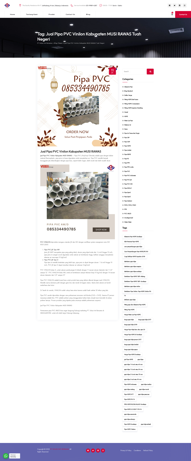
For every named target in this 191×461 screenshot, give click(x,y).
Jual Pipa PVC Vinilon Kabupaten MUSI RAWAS (70, 151)
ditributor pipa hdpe (129, 300)
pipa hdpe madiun (146, 384)
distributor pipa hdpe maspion (132, 266)
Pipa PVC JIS (128, 180)
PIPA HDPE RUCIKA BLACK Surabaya (135, 404)
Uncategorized (128, 218)
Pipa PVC (127, 171)
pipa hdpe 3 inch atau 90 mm (132, 379)
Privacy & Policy (125, 450)
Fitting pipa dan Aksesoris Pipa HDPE (134, 305)
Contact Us (70, 14)
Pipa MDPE (127, 154)
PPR (125, 209)
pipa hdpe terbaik (146, 424)
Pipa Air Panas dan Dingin (131, 133)
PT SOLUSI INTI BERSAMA (59, 449)
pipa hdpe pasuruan (143, 394)
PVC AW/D (127, 214)
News (126, 129)
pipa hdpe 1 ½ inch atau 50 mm (133, 369)
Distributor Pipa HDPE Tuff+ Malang (134, 276)
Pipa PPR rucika (129, 167)
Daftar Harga (128, 95)
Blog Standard (128, 91)
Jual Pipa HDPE (128, 359)
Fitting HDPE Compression (132, 104)
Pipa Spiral (127, 192)
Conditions (137, 450)
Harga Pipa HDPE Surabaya (132, 354)
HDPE (126, 116)
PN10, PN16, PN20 (130, 205)
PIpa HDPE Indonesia (130, 384)
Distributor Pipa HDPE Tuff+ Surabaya (135, 281)
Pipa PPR (127, 163)
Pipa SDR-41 (128, 188)
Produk (52, 14)
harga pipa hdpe (129, 320)
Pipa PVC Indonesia (130, 175)
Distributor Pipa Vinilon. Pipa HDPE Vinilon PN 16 (137, 291)
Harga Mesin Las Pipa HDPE (132, 315)
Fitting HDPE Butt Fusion (131, 99)
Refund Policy (148, 450)
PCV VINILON (45, 242)
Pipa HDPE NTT (129, 394)
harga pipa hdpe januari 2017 (132, 340)
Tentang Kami (32, 14)
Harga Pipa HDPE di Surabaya (133, 335)
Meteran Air (127, 125)
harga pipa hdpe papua (131, 349)
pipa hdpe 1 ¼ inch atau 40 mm (133, 364)
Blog (88, 14)
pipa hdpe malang (129, 389)
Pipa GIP (127, 138)
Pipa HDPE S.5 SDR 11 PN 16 (133, 409)
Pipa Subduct (128, 201)
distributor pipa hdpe (130, 261)
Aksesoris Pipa (128, 87)
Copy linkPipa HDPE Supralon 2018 (134, 257)
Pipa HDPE (127, 146)
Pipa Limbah (127, 150)
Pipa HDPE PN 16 (129, 399)
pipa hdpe (140, 359)
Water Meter (128, 222)
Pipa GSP (127, 142)
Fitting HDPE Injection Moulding (133, 108)
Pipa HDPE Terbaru (129, 429)
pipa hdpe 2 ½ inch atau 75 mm (133, 374)
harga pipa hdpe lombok (131, 345)
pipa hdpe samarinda (130, 414)
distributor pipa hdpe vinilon (132, 286)
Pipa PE (126, 159)
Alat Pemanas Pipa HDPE (131, 242)
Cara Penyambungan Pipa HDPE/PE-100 (136, 252)
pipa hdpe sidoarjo (129, 419)
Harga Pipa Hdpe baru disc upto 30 (134, 330)
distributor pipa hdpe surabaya (132, 271)
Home (12, 14)
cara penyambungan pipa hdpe (133, 247)
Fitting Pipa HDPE (129, 310)
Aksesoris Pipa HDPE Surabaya (133, 237)
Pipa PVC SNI (128, 184)
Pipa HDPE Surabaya (130, 424)
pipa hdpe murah (144, 389)
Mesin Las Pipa (128, 121)
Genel (126, 112)
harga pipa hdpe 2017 (144, 320)
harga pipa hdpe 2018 (130, 325)
